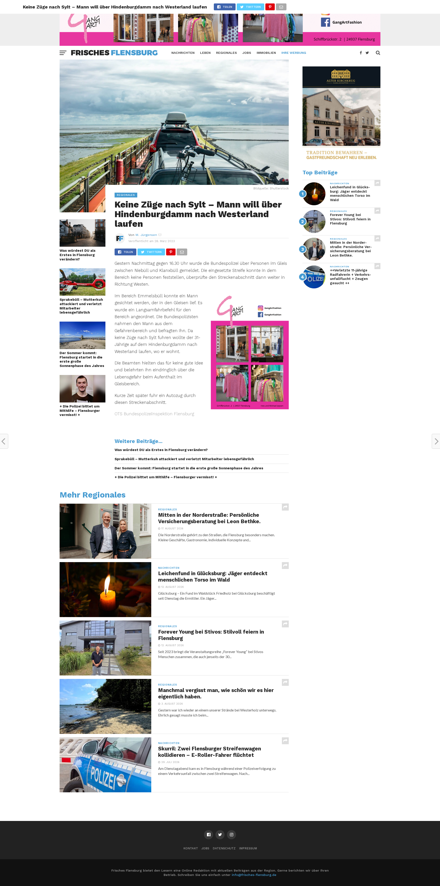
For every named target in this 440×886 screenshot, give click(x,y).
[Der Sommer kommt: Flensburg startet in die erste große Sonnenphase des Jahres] (82, 347)
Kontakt (190, 848)
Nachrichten (183, 53)
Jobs (246, 53)
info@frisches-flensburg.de (254, 875)
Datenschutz (224, 848)
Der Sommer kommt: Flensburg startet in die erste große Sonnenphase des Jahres (82, 359)
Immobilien (266, 53)
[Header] (220, 44)
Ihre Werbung (293, 53)
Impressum (248, 848)
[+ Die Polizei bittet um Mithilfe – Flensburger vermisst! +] (82, 401)
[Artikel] (250, 407)
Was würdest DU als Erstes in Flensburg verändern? (78, 255)
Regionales (226, 53)
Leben (205, 53)
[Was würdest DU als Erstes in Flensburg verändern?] (82, 245)
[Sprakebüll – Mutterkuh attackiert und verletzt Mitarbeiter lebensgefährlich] (82, 294)
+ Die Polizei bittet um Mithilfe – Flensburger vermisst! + (80, 410)
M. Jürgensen (146, 235)
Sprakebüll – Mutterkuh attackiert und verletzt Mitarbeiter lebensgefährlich (81, 306)
